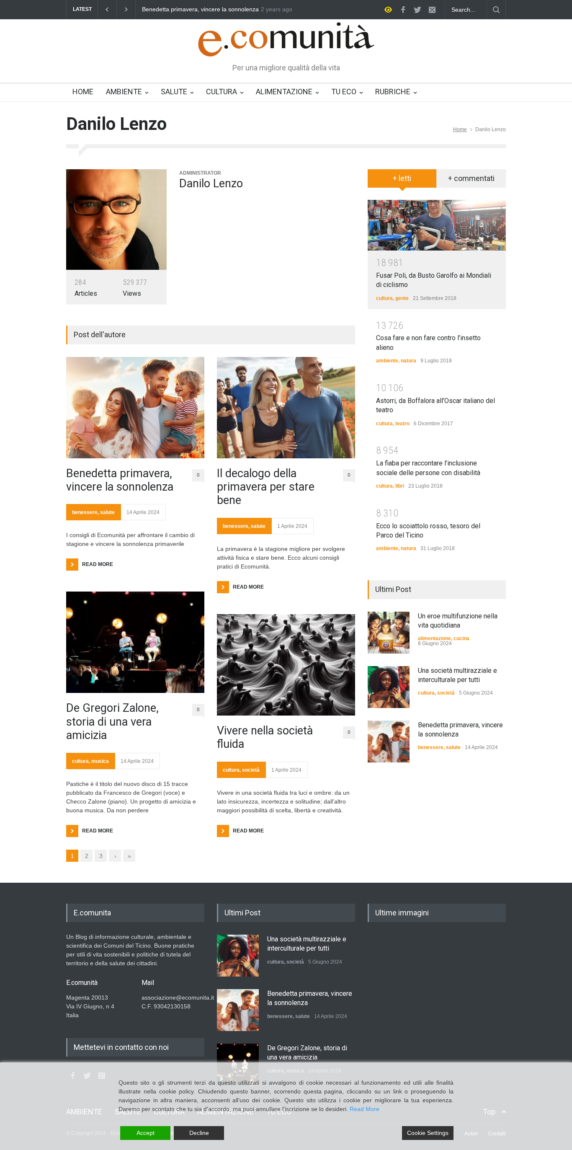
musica (100, 761)
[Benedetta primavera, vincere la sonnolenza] (135, 407)
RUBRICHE (392, 91)
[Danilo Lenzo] (116, 219)
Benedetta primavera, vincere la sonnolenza (119, 480)
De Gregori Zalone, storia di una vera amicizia (112, 721)
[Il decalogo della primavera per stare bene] (286, 407)
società (251, 770)
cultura (80, 761)
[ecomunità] (286, 42)
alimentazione (434, 638)
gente (402, 298)
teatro (402, 423)
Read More (364, 1109)
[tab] (402, 181)
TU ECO (343, 91)
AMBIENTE (124, 91)
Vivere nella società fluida (265, 737)
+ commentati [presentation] (471, 178)
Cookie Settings (427, 1132)
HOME (82, 91)
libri (399, 486)
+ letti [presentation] (402, 178)
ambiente (387, 361)
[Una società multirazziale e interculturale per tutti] (389, 687)
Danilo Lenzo (211, 183)
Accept (146, 1132)
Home (460, 129)
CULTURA (221, 91)
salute (107, 512)
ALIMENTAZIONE (284, 91)
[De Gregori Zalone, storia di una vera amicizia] (135, 642)
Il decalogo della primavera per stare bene (265, 487)
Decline (199, 1132)
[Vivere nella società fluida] (286, 665)
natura (408, 361)
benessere (85, 512)
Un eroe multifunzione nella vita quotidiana (245, 9)
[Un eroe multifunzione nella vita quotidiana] (389, 633)
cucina (461, 638)
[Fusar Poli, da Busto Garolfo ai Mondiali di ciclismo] (437, 225)
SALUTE (174, 91)
